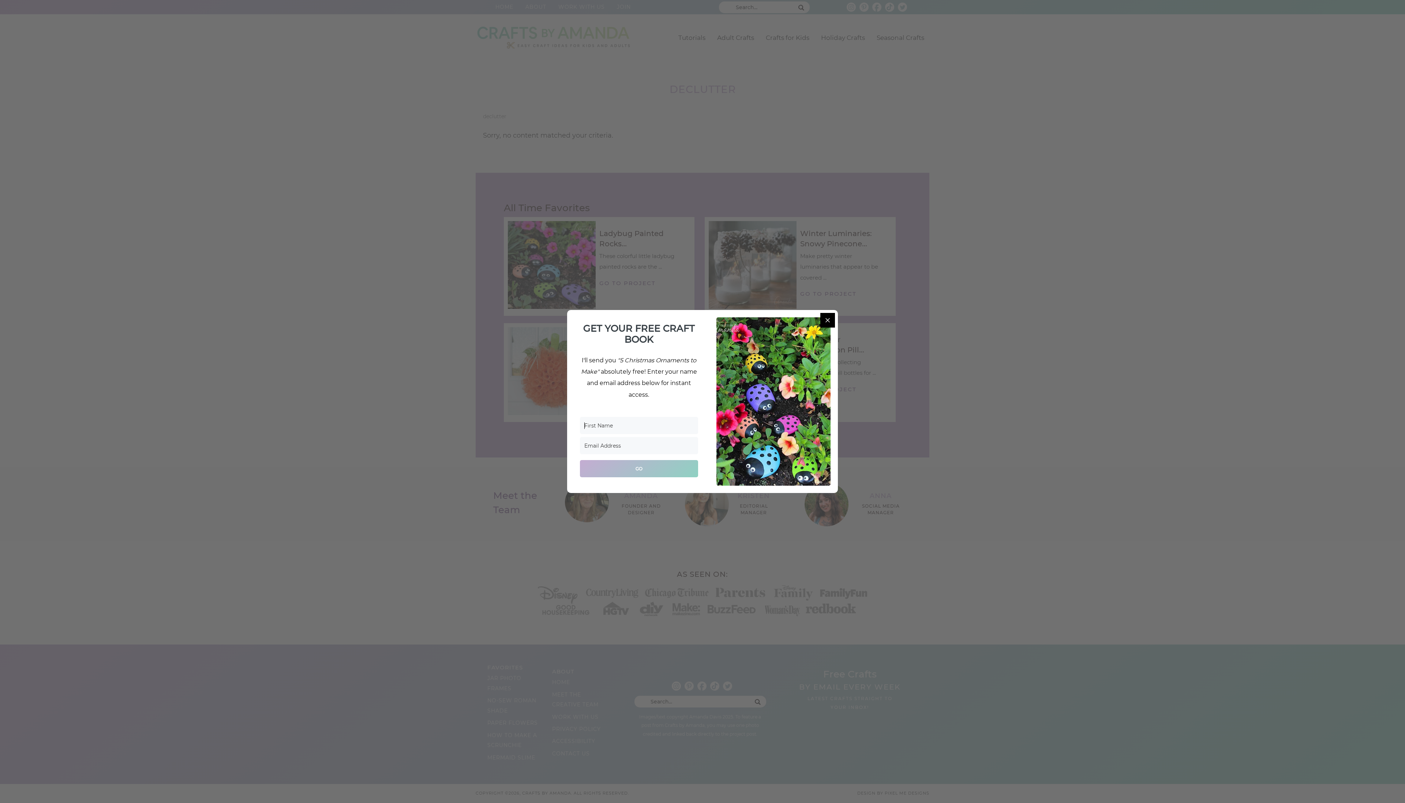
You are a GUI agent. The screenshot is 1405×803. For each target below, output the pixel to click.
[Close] (827, 320)
